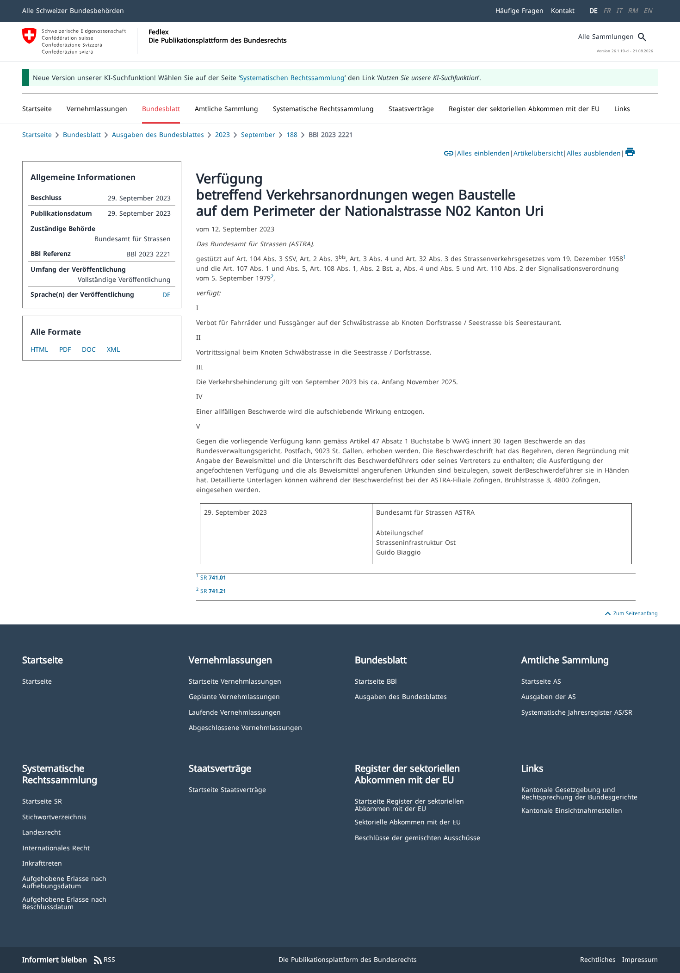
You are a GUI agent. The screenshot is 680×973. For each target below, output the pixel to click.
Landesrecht (41, 832)
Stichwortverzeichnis (54, 816)
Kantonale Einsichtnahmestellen (571, 810)
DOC (89, 349)
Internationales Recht (56, 847)
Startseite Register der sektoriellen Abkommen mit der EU (409, 804)
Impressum (640, 959)
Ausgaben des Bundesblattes (158, 134)
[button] (97, 109)
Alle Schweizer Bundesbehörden (73, 10)
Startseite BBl (376, 681)
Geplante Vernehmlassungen (234, 696)
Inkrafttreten (42, 863)
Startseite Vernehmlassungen (235, 681)
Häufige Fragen (519, 10)
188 (291, 134)
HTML (39, 349)
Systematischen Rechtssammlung (292, 77)
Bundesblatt (82, 134)
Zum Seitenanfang (630, 613)
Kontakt (563, 10)
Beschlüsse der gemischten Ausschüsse (417, 837)
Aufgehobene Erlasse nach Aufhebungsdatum (64, 881)
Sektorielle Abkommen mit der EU (408, 821)
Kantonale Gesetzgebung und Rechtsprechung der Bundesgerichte (579, 792)
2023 (222, 134)
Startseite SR (42, 801)
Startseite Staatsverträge (227, 789)
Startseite (37, 134)
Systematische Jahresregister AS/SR (576, 712)
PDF (65, 349)
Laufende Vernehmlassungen (235, 712)
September (258, 134)
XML (113, 349)
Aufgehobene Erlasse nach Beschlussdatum (64, 902)
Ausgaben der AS (548, 696)
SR (213, 577)
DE (593, 10)
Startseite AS (541, 681)
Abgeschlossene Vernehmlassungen (245, 727)
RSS (104, 960)
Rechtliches (598, 959)
